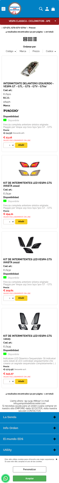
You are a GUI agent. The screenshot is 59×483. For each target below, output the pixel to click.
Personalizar (29, 469)
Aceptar (29, 478)
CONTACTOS (34, 411)
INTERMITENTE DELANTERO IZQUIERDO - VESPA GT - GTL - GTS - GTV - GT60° (28, 85)
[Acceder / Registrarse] (47, 9)
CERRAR (56, 459)
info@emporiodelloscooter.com (29, 403)
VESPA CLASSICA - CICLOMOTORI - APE (29, 21)
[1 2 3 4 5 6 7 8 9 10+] (9, 146)
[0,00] (53, 9)
